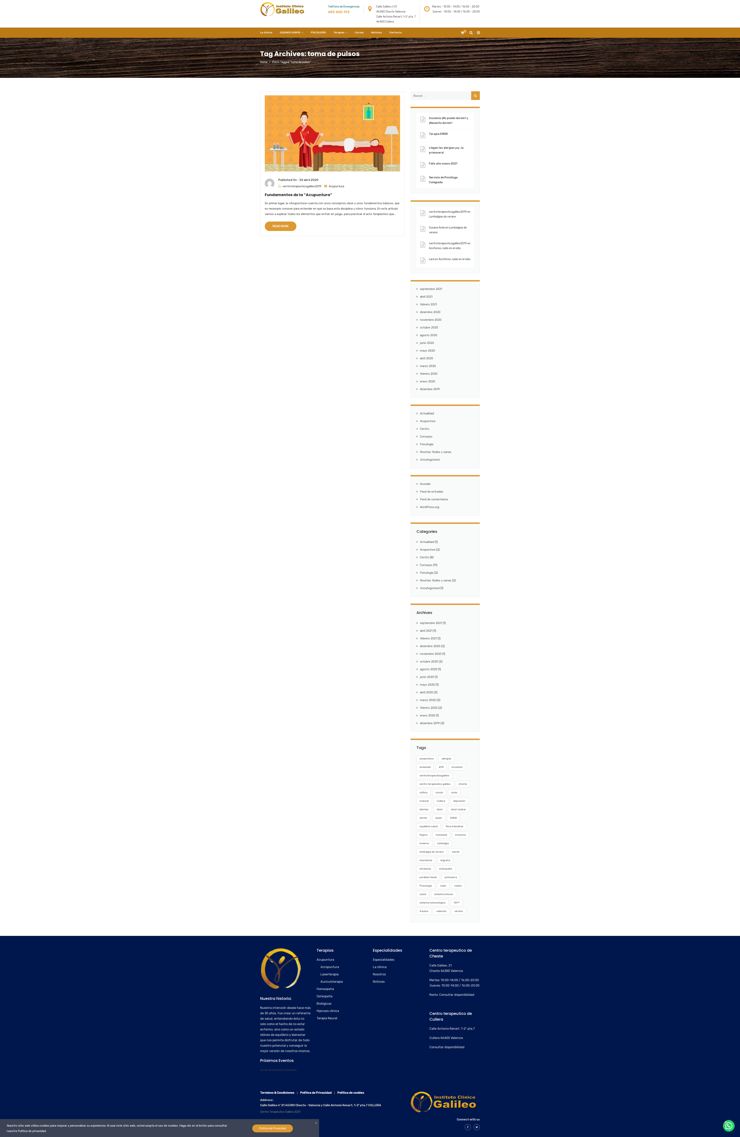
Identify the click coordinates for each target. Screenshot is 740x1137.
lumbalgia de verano (432, 851)
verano (458, 911)
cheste (463, 784)
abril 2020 (426, 358)
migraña (445, 860)
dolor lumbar (458, 809)
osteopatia (445, 868)
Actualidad (427, 413)
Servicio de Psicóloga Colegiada (443, 180)
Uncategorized (430, 459)
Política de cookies (350, 1092)
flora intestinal (454, 826)
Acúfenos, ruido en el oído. (445, 248)
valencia (441, 911)
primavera (451, 877)
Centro (424, 429)
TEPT (457, 902)
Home (263, 62)
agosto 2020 (428, 335)
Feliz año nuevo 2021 (443, 163)
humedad (441, 834)
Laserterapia (329, 974)
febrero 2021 (428, 304)
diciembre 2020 (430, 312)
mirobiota (425, 868)
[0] (462, 34)
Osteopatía (324, 996)
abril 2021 (426, 296)
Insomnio (460, 834)
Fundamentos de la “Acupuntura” (298, 194)
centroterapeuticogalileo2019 (302, 186)
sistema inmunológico (433, 902)
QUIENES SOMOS (290, 32)
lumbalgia (443, 843)
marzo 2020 (428, 366)
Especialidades (383, 959)
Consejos (426, 436)
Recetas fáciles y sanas (435, 452)
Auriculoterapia (331, 981)
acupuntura (427, 758)
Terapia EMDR (438, 134)
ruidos (458, 885)
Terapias (338, 32)
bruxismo (457, 767)
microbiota (426, 860)
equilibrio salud (429, 826)
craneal (424, 800)
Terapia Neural (327, 1018)
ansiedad (425, 767)
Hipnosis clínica (328, 1011)
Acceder (425, 484)
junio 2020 (427, 343)
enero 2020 (427, 381)
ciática (423, 792)
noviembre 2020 (430, 320)
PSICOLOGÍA (318, 32)
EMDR (453, 817)
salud (423, 894)
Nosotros (379, 974)
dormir (423, 817)
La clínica (266, 32)
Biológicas (324, 1003)
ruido (443, 885)
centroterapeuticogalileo (434, 775)
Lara (431, 259)
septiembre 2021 (431, 289)
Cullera (441, 800)
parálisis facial (428, 877)
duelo (438, 817)
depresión (459, 800)
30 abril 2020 (308, 180)
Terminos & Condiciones (277, 1092)
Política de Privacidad (272, 1128)
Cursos (359, 32)
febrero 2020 (428, 373)
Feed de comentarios (434, 499)
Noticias (376, 32)
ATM (441, 767)
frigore (424, 834)
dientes (424, 809)
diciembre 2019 (430, 389)
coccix (439, 792)
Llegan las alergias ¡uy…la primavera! (446, 150)
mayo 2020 (427, 350)
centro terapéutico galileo (435, 784)
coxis (454, 792)
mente (456, 851)
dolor (440, 809)
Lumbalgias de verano (442, 216)
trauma (424, 911)
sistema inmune (443, 894)
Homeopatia (325, 989)
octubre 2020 (429, 327)
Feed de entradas (431, 491)
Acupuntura (336, 186)
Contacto (395, 32)
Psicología (426, 444)
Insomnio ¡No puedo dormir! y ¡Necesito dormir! (448, 121)
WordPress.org (429, 507)
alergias (446, 758)
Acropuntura (329, 967)
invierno (424, 843)
